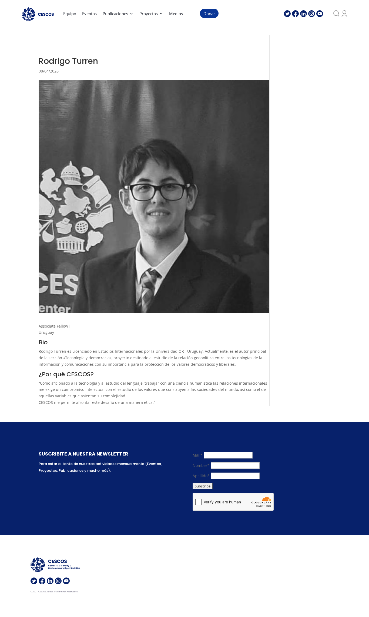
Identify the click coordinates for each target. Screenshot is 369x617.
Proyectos (148, 14)
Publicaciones (115, 14)
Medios (176, 14)
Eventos (89, 14)
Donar (209, 14)
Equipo (69, 14)
